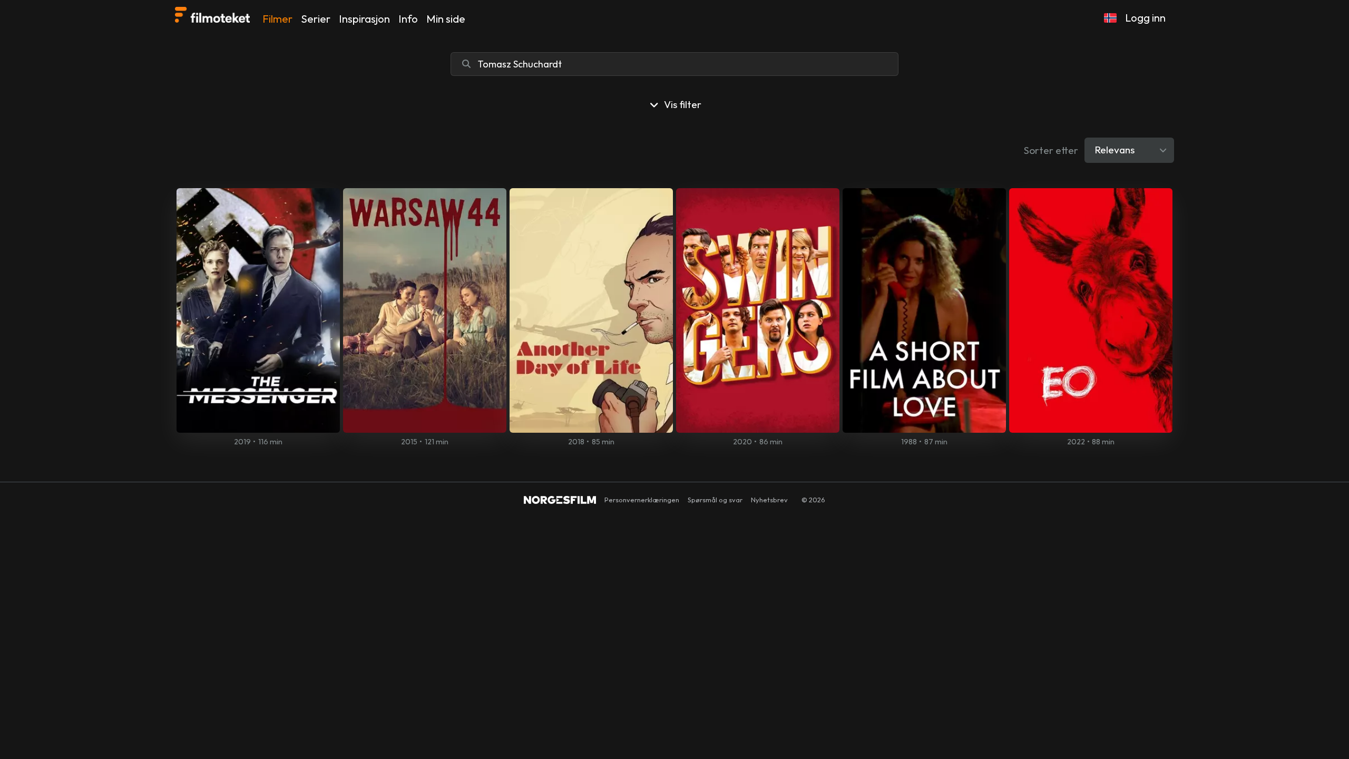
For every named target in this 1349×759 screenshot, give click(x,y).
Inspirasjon (364, 18)
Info (408, 18)
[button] (1110, 18)
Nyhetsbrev (769, 499)
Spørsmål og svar (715, 499)
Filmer (277, 18)
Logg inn (1145, 17)
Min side (445, 18)
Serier (315, 18)
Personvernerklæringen (641, 499)
